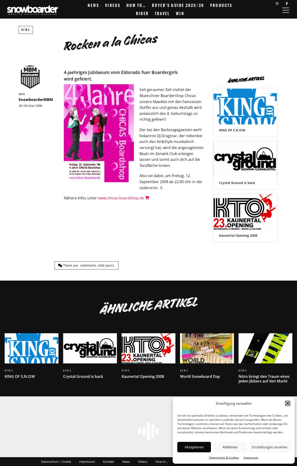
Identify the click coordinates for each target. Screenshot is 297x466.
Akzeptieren (194, 447)
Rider (142, 13)
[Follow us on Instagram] (277, 3)
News (93, 5)
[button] (287, 403)
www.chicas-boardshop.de (121, 198)
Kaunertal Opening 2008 (245, 217)
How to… (136, 5)
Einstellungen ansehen (269, 447)
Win (180, 13)
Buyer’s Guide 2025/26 (178, 5)
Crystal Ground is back (245, 165)
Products (221, 5)
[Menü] (285, 10)
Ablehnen (230, 447)
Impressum (251, 458)
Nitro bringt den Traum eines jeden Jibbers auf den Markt (265, 361)
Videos (112, 5)
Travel (162, 13)
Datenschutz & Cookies (224, 458)
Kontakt (108, 462)
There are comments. (88, 265)
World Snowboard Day (207, 358)
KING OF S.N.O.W (245, 112)
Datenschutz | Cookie (56, 462)
